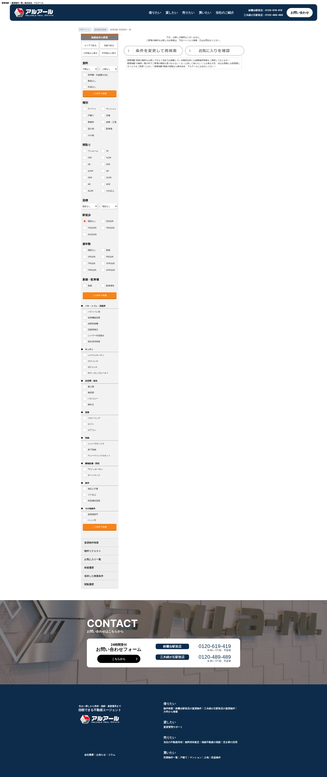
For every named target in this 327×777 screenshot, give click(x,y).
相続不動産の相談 (211, 742)
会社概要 (89, 754)
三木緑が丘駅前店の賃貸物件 (219, 708)
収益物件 (216, 757)
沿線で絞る (109, 45)
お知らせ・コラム (105, 754)
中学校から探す (109, 53)
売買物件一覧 (171, 757)
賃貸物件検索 (91, 542)
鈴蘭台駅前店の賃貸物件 (188, 708)
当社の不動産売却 (173, 742)
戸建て (183, 757)
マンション (196, 757)
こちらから (119, 659)
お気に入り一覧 (92, 559)
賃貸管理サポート (173, 726)
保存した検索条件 (93, 575)
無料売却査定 (192, 742)
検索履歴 (89, 567)
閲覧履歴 (89, 584)
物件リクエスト (92, 550)
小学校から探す (90, 53)
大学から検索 (171, 711)
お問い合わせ (300, 12)
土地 (206, 757)
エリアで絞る (90, 45)
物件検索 (168, 708)
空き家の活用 (230, 742)
